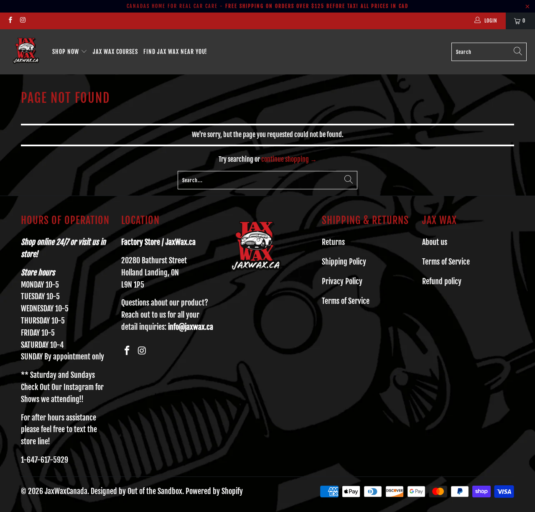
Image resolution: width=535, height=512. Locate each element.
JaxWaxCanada (66, 491)
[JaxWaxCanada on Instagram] (22, 21)
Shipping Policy (344, 261)
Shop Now (66, 51)
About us (434, 242)
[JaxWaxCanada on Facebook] (9, 21)
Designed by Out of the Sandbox (136, 491)
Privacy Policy (342, 281)
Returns (333, 242)
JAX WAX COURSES (115, 51)
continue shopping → (289, 159)
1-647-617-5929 (44, 459)
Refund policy (441, 281)
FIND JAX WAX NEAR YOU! (175, 51)
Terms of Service (345, 301)
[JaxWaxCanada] (26, 51)
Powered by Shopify (214, 491)
